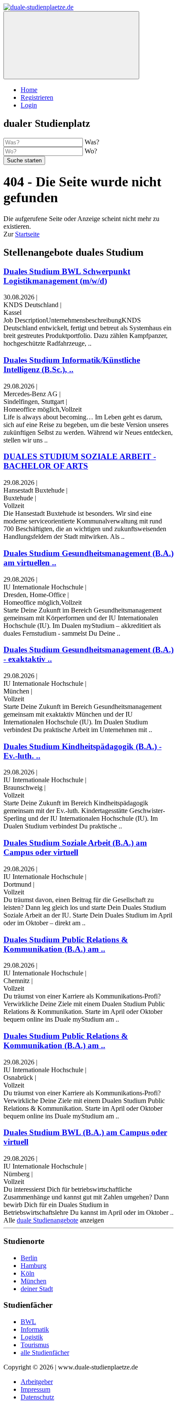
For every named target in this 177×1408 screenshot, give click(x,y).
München (33, 1281)
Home (29, 89)
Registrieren (37, 97)
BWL (28, 1321)
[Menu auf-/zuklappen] (71, 45)
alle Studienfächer (45, 1352)
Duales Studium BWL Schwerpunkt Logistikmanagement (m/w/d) (66, 276)
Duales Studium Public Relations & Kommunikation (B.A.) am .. (65, 944)
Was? (92, 142)
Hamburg (33, 1265)
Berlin (29, 1258)
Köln (27, 1273)
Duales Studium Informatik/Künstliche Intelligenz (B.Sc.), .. (71, 365)
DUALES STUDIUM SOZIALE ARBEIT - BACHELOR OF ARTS (79, 461)
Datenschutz (37, 1397)
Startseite (27, 234)
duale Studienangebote (47, 1220)
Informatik (35, 1329)
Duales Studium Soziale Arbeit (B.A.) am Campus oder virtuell (75, 847)
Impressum (35, 1389)
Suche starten (24, 160)
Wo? (91, 151)
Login (29, 105)
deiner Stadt (37, 1288)
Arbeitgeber (37, 1381)
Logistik (32, 1337)
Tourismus (35, 1344)
